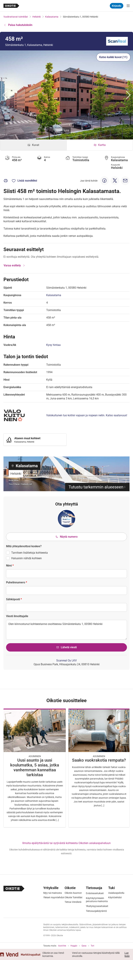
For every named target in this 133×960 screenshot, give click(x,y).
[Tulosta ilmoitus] (5, 180)
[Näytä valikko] (128, 6)
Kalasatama (51, 16)
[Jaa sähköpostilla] (125, 180)
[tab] (33, 145)
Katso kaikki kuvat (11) (113, 57)
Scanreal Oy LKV (66, 660)
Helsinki (36, 16)
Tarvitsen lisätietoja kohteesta (29, 552)
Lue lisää (127, 954)
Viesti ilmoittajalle (17, 616)
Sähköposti (14, 599)
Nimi (10, 565)
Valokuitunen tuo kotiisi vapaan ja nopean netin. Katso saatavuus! (86, 415)
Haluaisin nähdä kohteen (26, 558)
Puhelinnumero (16, 582)
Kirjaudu (116, 5)
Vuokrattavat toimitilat (15, 16)
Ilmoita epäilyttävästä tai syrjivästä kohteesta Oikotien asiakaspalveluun (66, 843)
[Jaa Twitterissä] (114, 180)
